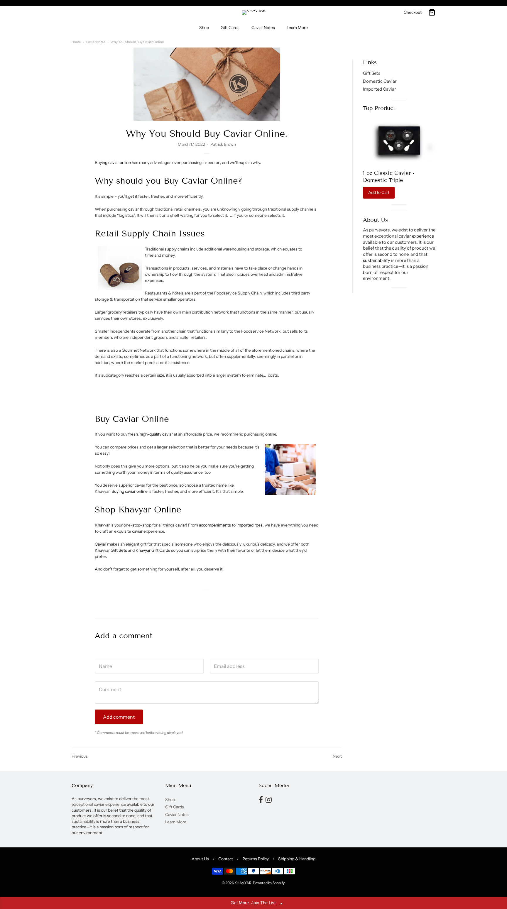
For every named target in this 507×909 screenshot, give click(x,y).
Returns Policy (255, 858)
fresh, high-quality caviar (150, 434)
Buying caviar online (113, 162)
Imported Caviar (379, 89)
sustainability (376, 260)
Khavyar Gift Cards (153, 550)
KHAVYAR (242, 883)
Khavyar (103, 525)
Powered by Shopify (268, 883)
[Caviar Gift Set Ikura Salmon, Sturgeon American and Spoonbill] (399, 141)
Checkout (413, 12)
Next (337, 756)
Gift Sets (371, 73)
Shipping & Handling (296, 858)
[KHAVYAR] (254, 12)
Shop (204, 27)
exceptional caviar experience (99, 804)
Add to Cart (378, 192)
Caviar (101, 544)
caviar (133, 209)
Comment (104, 675)
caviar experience (416, 236)
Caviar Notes (263, 27)
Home (76, 42)
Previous (80, 756)
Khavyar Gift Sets (111, 550)
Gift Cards (230, 27)
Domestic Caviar (380, 81)
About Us (200, 858)
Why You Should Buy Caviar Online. (137, 42)
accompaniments (215, 525)
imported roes (249, 525)
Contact (225, 858)
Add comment (119, 717)
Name (100, 653)
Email (215, 653)
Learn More (297, 27)
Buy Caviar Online (201, 181)
